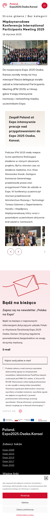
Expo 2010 (8, 453)
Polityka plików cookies (25, 515)
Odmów (25, 502)
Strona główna (13, 16)
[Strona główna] (20, 5)
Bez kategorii (37, 16)
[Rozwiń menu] (44, 5)
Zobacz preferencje (25, 509)
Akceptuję (25, 495)
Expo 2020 (8, 465)
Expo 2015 (8, 457)
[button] (46, 478)
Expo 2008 (8, 449)
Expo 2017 (8, 461)
